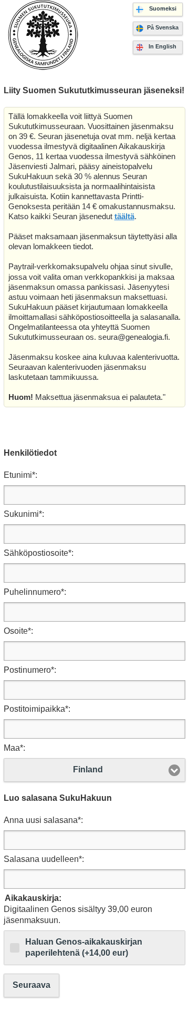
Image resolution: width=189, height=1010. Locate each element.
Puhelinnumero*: (35, 591)
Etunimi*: (20, 474)
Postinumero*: (30, 669)
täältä (124, 216)
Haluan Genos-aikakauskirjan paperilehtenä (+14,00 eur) (83, 947)
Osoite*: (18, 630)
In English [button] (162, 46)
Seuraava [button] (31, 984)
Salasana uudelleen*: (44, 859)
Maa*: (14, 747)
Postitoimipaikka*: (37, 708)
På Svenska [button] (162, 27)
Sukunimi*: (24, 513)
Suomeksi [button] (162, 8)
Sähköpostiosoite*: (39, 552)
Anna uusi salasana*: (43, 820)
